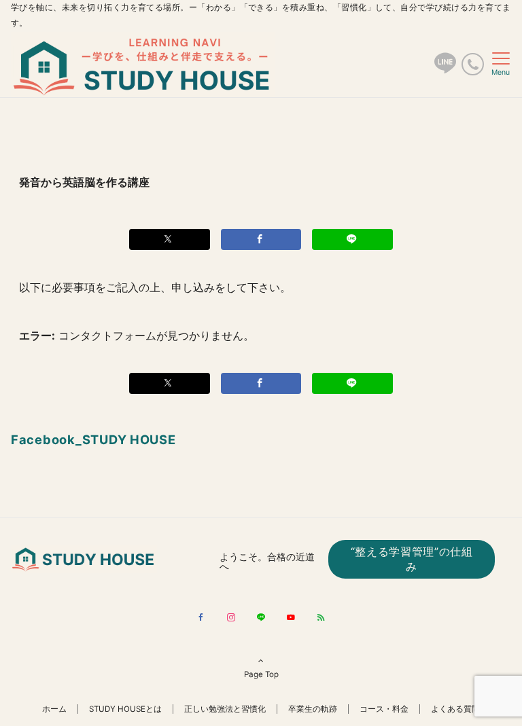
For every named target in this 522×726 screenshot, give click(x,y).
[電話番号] (473, 64)
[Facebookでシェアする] (261, 239)
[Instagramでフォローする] (231, 618)
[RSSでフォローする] (321, 618)
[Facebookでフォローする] (201, 618)
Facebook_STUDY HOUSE (93, 439)
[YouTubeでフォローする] (291, 618)
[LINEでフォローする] (261, 618)
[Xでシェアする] (169, 239)
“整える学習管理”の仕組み (412, 559)
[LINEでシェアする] (352, 239)
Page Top (261, 674)
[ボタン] (445, 68)
